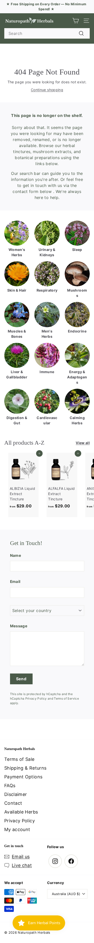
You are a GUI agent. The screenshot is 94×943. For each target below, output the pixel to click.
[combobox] (47, 33)
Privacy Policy (36, 698)
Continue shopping (47, 90)
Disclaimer (15, 794)
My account (17, 829)
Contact (13, 803)
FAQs (9, 785)
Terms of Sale (19, 759)
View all (83, 443)
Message (18, 626)
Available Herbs (21, 812)
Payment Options (23, 776)
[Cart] (75, 20)
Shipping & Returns (25, 768)
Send (21, 678)
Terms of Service (66, 698)
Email (15, 581)
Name (15, 555)
